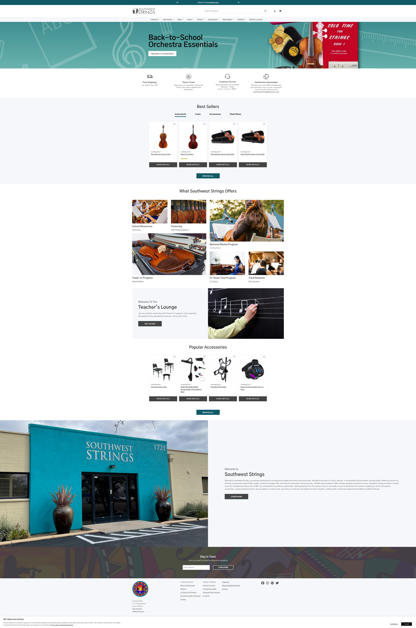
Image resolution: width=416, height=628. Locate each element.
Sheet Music (227, 19)
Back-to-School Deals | (208, 2)
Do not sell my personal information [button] (62, 625)
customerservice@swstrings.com (266, 92)
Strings (200, 19)
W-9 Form (206, 596)
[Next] (238, 2)
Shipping (183, 589)
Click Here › (136, 230)
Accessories (212, 19)
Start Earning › (254, 281)
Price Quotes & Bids (209, 589)
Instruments (167, 19)
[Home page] (145, 11)
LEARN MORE (236, 497)
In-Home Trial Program (188, 592)
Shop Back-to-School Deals (162, 54)
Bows (180, 19)
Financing (225, 582)
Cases (189, 19)
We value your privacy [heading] (13, 619)
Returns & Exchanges (187, 585)
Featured (154, 19)
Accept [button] (406, 624)
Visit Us (225, 589)
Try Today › (214, 281)
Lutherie (240, 19)
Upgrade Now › (138, 281)
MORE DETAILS (163, 165)
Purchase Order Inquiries (211, 592)
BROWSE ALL (208, 176)
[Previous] (178, 2)
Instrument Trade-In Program (190, 596)
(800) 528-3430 (137, 608)
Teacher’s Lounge (255, 19)
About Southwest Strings (231, 585)
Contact (183, 599)
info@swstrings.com (138, 611)
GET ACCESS (150, 324)
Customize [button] (394, 624)
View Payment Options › (180, 230)
